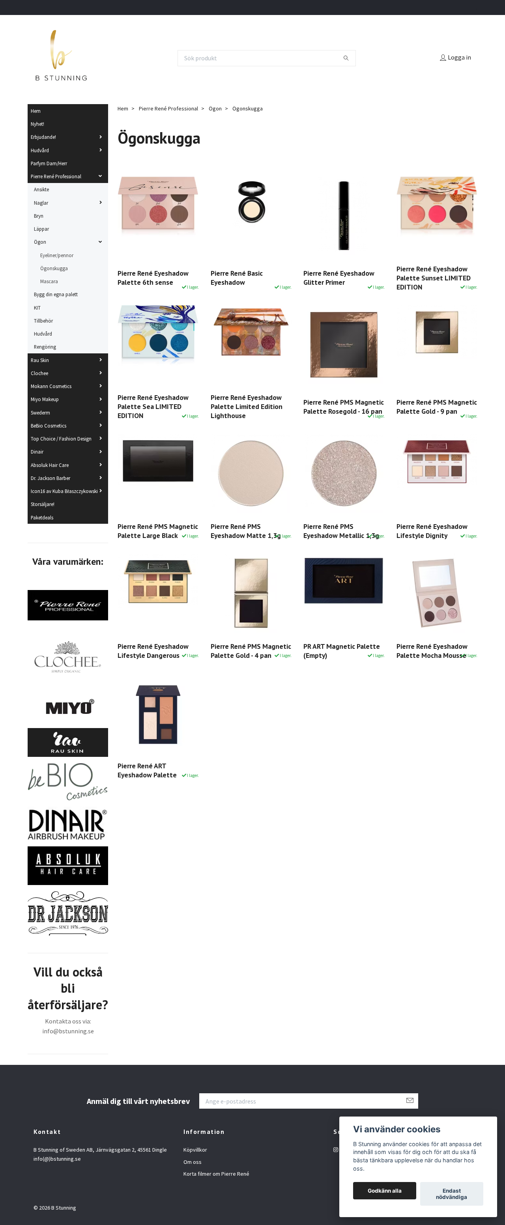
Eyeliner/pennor (56, 255)
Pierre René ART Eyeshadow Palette (147, 770)
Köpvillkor (195, 1149)
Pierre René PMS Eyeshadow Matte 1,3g (246, 531)
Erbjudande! (43, 137)
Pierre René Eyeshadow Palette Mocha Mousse (432, 651)
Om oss (192, 1161)
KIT (37, 307)
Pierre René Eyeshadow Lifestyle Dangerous (153, 651)
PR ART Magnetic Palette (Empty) (341, 651)
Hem (36, 111)
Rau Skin (40, 360)
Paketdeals (42, 517)
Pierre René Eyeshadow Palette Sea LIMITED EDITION (153, 406)
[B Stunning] (61, 58)
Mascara (49, 281)
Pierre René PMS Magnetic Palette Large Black (158, 531)
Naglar (41, 203)
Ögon (40, 242)
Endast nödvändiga (451, 1194)
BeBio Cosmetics (48, 425)
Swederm (40, 412)
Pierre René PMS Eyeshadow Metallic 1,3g (341, 531)
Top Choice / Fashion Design (61, 438)
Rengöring (45, 347)
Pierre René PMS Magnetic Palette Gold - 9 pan (437, 407)
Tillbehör (43, 320)
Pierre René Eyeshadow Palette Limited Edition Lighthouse (246, 406)
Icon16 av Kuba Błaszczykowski (64, 491)
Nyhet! (37, 124)
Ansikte (41, 189)
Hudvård (40, 150)
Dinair (37, 451)
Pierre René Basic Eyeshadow (237, 278)
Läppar (41, 229)
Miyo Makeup (45, 399)
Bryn (38, 216)
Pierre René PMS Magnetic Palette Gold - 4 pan (251, 651)
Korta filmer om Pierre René (216, 1173)
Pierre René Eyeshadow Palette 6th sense (153, 278)
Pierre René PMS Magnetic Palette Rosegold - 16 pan (343, 407)
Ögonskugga (54, 268)
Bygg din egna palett (56, 294)
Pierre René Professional (56, 176)
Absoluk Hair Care (50, 465)
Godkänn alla (385, 1191)
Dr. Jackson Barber (50, 478)
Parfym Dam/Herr (49, 163)
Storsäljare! (42, 504)
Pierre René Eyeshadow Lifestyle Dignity (432, 531)
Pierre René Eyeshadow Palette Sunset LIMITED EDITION (434, 277)
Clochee (39, 373)
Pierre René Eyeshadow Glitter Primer (338, 278)
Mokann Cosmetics (51, 386)
